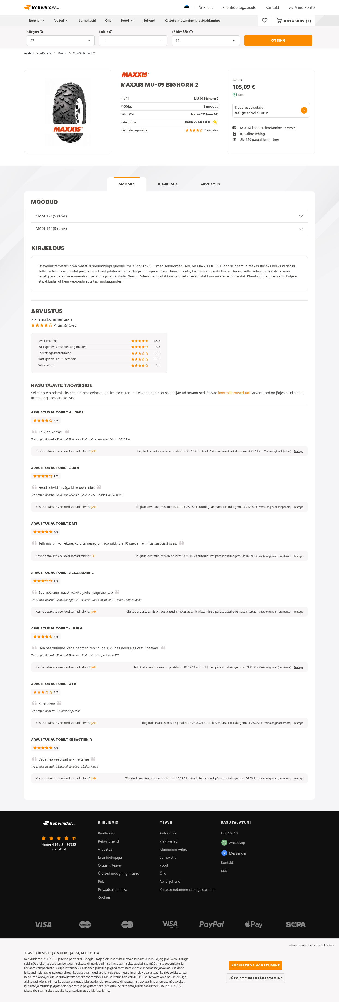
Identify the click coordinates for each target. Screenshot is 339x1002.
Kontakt (272, 7)
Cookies (104, 897)
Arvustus (210, 184)
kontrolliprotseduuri (234, 392)
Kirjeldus (168, 184)
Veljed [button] (59, 20)
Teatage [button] (298, 451)
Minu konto (304, 7)
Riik (101, 881)
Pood (125, 20)
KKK (224, 870)
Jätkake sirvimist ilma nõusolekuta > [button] (311, 945)
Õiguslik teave (109, 865)
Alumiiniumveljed (174, 849)
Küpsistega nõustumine (255, 965)
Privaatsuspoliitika (112, 889)
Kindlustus (106, 833)
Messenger (238, 853)
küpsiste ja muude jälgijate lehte (87, 990)
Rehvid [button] (35, 20)
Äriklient (206, 7)
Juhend (149, 20)
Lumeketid (87, 20)
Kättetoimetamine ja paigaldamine (192, 20)
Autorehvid (168, 833)
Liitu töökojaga (110, 857)
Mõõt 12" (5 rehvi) (51, 216)
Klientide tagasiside (239, 7)
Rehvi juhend (108, 841)
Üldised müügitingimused (118, 873)
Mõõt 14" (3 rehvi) (51, 228)
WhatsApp (237, 842)
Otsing (278, 40)
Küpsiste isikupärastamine (255, 978)
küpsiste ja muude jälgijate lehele (80, 981)
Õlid (108, 20)
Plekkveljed (169, 841)
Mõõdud (127, 184)
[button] (277, 451)
